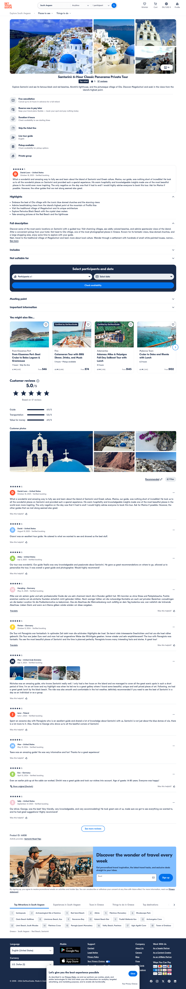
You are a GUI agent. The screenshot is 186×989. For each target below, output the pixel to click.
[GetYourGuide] (8, 5)
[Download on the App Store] (70, 961)
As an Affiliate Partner (162, 957)
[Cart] (155, 4)
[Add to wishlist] (45, 324)
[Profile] (177, 4)
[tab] (29, 904)
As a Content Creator (162, 953)
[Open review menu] (173, 493)
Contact (91, 948)
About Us (139, 948)
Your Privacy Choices (96, 961)
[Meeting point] (173, 299)
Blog (137, 957)
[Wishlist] (144, 4)
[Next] (175, 347)
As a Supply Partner (161, 948)
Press (137, 961)
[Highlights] (173, 197)
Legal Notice (93, 953)
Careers (138, 953)
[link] (29, 347)
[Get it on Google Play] (70, 950)
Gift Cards (139, 966)
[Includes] (173, 250)
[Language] (166, 4)
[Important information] (173, 307)
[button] (98, 81)
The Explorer (140, 970)
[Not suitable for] (173, 258)
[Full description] (173, 223)
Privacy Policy (93, 957)
